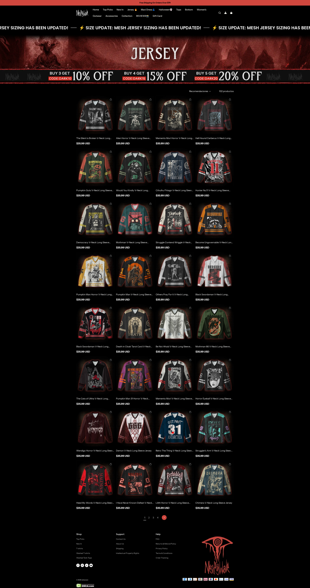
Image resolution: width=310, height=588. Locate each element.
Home (96, 9)
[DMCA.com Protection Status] (85, 587)
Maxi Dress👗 (148, 9)
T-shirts (79, 548)
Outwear (97, 16)
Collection (127, 16)
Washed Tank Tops (84, 558)
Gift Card (157, 16)
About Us (120, 544)
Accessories (111, 16)
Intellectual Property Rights (127, 553)
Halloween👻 (165, 9)
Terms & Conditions (164, 553)
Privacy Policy (162, 548)
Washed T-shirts (83, 553)
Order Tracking (162, 558)
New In (120, 9)
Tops (178, 9)
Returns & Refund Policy (166, 544)
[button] (219, 12)
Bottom (189, 9)
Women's (201, 9)
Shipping (120, 548)
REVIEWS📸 (142, 16)
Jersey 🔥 (132, 9)
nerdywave (84, 580)
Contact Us (120, 539)
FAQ (157, 539)
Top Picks (108, 9)
